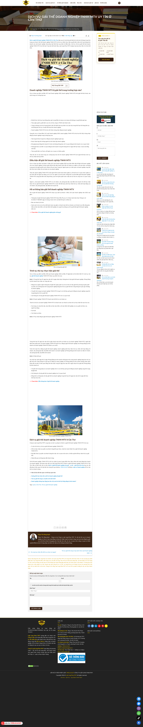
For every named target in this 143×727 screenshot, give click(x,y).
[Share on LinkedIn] (65, 527)
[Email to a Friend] (60, 527)
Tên (30, 578)
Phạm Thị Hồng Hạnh (36, 35)
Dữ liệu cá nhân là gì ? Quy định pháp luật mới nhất (108, 255)
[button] (139, 723)
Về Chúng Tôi (39, 3)
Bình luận (32, 595)
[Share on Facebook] (54, 527)
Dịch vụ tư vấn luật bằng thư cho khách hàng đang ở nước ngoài (106, 196)
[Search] (119, 3)
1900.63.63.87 (64, 467)
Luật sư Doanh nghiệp (79, 467)
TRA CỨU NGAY (106, 59)
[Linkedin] (95, 625)
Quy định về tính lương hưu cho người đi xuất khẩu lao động (105, 243)
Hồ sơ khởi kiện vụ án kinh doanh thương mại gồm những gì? (106, 279)
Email (62, 578)
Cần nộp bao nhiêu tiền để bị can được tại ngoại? (43, 552)
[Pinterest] (102, 625)
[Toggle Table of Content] (65, 86)
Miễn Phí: (12, 723)
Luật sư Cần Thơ (37, 484)
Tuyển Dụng (103, 3)
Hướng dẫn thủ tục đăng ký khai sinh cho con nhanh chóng (105, 266)
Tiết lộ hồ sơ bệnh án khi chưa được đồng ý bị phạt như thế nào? (105, 232)
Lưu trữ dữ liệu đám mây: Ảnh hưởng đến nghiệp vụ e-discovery (106, 171)
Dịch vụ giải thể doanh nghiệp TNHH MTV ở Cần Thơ (44, 40)
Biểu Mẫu (73, 3)
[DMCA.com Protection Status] (33, 666)
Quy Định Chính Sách (76, 677)
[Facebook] (89, 625)
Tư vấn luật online (62, 3)
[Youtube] (99, 625)
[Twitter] (92, 625)
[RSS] (106, 625)
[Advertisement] (60, 108)
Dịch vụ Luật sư (50, 3)
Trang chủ (34, 29)
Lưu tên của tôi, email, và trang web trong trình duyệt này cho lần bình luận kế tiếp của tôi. (52, 585)
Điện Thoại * (33, 588)
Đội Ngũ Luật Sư (88, 3)
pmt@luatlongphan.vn (67, 648)
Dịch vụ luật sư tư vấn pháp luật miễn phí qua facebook (105, 208)
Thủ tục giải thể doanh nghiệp (49, 484)
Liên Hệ (97, 3)
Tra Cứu (79, 3)
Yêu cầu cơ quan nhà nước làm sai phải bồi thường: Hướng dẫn (106, 183)
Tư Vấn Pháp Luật (42, 29)
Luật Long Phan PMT (71, 675)
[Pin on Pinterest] (63, 527)
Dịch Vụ (68, 677)
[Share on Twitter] (57, 527)
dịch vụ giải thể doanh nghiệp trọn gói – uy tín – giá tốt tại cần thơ (66, 465)
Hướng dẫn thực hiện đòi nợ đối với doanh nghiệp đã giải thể (46, 476)
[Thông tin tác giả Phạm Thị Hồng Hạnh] (33, 537)
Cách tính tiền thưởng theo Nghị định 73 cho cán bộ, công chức (106, 221)
